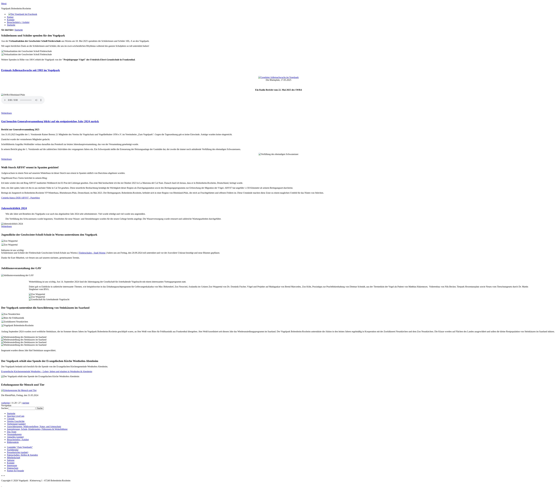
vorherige (5, 403)
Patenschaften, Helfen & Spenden (22, 455)
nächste (25, 403)
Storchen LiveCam (15, 416)
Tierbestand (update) (16, 424)
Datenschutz (12, 468)
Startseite (11, 25)
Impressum (12, 465)
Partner (10, 17)
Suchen (5, 408)
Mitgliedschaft (13, 457)
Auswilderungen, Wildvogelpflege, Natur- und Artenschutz (34, 426)
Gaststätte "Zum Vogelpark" (20, 447)
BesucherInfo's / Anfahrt (18, 22)
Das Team (11, 431)
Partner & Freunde (15, 470)
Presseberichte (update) (17, 452)
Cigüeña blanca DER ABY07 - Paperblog (20, 198)
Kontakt (10, 19)
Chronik (11, 418)
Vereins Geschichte (16, 421)
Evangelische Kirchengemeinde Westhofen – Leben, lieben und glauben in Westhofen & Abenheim (46, 371)
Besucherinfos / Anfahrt (18, 439)
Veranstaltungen (14, 434)
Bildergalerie (13, 442)
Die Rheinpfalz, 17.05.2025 (278, 80)
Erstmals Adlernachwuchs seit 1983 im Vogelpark (30, 70)
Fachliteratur (12, 449)
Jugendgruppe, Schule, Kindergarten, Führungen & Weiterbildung (37, 429)
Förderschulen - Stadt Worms (92, 253)
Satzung (10, 460)
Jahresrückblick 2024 (14, 208)
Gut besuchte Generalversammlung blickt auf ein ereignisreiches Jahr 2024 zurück (50, 121)
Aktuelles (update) (15, 437)
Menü (4, 3)
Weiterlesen (6, 113)
